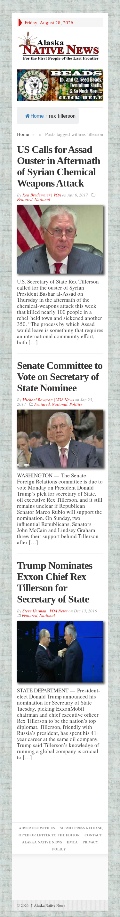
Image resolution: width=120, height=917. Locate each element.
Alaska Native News (47, 905)
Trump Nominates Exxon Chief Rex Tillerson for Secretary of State (54, 582)
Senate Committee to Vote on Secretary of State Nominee (59, 377)
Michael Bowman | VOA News (48, 400)
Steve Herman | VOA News (45, 611)
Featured (25, 199)
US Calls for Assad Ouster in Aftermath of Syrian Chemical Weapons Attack (58, 166)
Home (37, 116)
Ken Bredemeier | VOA (41, 195)
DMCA (72, 842)
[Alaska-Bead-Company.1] (60, 84)
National (42, 199)
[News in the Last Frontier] (60, 46)
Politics (76, 404)
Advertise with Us (37, 828)
